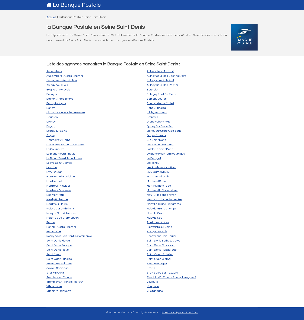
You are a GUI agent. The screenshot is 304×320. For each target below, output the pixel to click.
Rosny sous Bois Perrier (161, 236)
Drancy (51, 121)
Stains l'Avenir (55, 272)
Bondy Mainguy (56, 103)
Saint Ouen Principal (59, 259)
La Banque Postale (77, 5)
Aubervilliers (54, 71)
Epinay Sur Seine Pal (160, 126)
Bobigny (51, 94)
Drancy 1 (152, 117)
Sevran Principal (157, 263)
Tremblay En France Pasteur (64, 281)
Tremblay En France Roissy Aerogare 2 (171, 277)
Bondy (50, 107)
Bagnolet (153, 89)
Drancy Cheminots (158, 121)
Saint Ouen (53, 254)
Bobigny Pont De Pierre (161, 94)
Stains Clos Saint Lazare (162, 272)
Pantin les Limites (158, 222)
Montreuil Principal (58, 185)
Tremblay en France (59, 277)
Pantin (50, 222)
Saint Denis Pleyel (57, 249)
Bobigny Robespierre (60, 98)
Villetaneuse (155, 291)
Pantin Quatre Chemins (61, 226)
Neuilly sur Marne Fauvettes (164, 199)
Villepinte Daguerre (58, 291)
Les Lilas (51, 167)
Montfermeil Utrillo (158, 176)
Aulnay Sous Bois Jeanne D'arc (166, 75)
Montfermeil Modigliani (60, 176)
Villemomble (54, 286)
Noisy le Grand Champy (161, 208)
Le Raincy (153, 162)
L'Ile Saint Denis (156, 140)
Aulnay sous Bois (57, 85)
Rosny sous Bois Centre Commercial (69, 236)
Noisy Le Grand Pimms (60, 208)
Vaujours (152, 281)
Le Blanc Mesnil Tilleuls (60, 153)
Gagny (50, 135)
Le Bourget (154, 158)
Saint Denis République (162, 249)
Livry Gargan (54, 172)
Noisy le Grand (156, 213)
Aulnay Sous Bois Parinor (162, 85)
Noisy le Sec (154, 217)
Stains (151, 268)
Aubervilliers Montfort (160, 71)
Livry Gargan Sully (158, 172)
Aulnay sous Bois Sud (160, 80)
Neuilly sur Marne (57, 204)
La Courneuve (55, 149)
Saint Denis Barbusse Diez (163, 240)
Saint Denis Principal (59, 245)
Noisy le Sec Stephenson (62, 217)
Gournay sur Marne (58, 140)
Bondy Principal (156, 107)
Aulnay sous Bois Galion (61, 80)
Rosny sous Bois (157, 231)
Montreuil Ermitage (159, 185)
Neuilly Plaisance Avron (161, 194)
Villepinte (153, 286)
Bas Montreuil (55, 194)
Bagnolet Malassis (58, 89)
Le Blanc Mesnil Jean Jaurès (64, 158)
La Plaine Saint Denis (160, 149)
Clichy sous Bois (157, 112)
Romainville (53, 231)
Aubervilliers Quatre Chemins (65, 75)
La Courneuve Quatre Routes (65, 144)
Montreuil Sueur (157, 181)
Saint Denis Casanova (161, 245)
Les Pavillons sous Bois (161, 167)
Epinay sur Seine (56, 130)
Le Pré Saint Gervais (59, 162)
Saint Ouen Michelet (160, 254)
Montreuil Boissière (58, 190)
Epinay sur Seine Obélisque (164, 130)
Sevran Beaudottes (59, 263)
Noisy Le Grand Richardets (164, 204)
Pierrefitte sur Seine (159, 226)
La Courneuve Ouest (160, 144)
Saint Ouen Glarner (159, 259)
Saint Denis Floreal (58, 240)
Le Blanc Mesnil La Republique (166, 153)
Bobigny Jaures (157, 98)
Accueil (51, 17)
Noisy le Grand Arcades (61, 213)
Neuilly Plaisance (57, 199)
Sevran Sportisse (57, 268)
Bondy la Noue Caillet (160, 103)
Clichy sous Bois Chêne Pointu (65, 112)
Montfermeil (54, 181)
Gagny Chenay (156, 135)
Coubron (52, 117)
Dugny (50, 126)
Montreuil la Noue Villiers (162, 190)
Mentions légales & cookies (180, 312)
